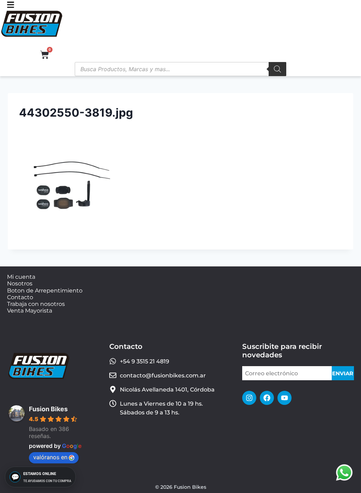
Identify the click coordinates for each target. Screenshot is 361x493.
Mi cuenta (21, 276)
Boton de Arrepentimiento (44, 290)
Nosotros (19, 283)
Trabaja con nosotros (36, 304)
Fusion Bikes (48, 409)
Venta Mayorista (29, 310)
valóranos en (50, 457)
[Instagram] (249, 398)
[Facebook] (267, 398)
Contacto (20, 297)
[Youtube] (284, 398)
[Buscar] (277, 69)
